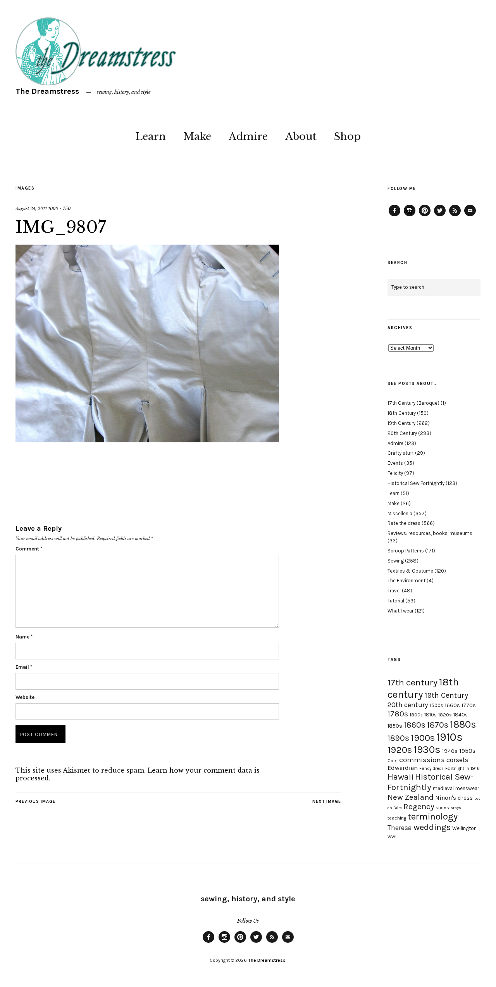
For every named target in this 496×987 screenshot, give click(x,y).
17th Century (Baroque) (413, 403)
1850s (395, 726)
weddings (432, 827)
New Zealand (411, 797)
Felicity (395, 473)
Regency (418, 806)
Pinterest (240, 942)
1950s (467, 750)
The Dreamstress (47, 91)
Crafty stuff (401, 453)
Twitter (256, 942)
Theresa (400, 828)
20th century (408, 705)
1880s (463, 724)
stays (456, 807)
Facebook (208, 942)
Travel (394, 591)
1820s (445, 715)
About (301, 136)
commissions (422, 760)
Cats (393, 760)
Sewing (396, 561)
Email (24, 667)
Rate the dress (404, 523)
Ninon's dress (454, 797)
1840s (460, 714)
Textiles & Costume (410, 571)
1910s (449, 737)
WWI (392, 836)
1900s (423, 737)
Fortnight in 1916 (462, 768)
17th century (412, 682)
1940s (450, 750)
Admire (248, 136)
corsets (457, 760)
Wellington (464, 828)
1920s (400, 749)
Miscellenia (400, 513)
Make (197, 136)
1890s (398, 738)
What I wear (400, 611)
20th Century (402, 433)
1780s (398, 713)
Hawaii (400, 776)
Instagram (224, 942)
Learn (150, 136)
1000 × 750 (59, 208)
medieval (443, 788)
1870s (437, 725)
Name (24, 637)
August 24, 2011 (31, 208)
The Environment (406, 580)
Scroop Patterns (406, 551)
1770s (469, 705)
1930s (427, 750)
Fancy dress (431, 768)
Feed (272, 942)
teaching (397, 818)
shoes (442, 807)
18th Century (402, 413)
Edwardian (403, 767)
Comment (29, 549)
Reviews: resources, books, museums (430, 533)
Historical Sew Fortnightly (416, 483)
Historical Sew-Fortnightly (431, 781)
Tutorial (396, 601)
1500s (436, 705)
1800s (416, 715)
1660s (452, 705)
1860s (414, 725)
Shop (347, 136)
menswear (467, 788)
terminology (433, 816)
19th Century (401, 423)
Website (25, 697)
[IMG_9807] (147, 440)
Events (395, 463)
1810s (430, 715)
